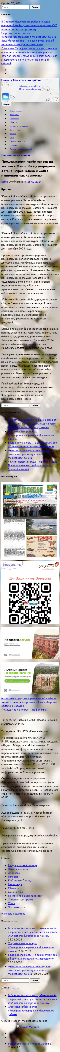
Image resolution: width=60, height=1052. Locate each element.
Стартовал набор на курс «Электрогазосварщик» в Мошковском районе (28, 35)
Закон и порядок (16, 111)
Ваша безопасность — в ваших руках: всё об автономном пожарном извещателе (27, 42)
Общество (13, 122)
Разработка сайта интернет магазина (30, 1044)
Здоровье (14, 873)
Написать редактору (17, 141)
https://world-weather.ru (30, 86)
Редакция (13, 145)
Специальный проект (15, 155)
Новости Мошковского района (21, 80)
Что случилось (15, 130)
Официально (14, 118)
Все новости (13, 988)
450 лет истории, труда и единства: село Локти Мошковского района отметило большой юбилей (29, 59)
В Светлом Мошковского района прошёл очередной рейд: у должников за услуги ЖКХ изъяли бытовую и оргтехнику (29, 25)
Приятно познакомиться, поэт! (21, 149)
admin (4, 182)
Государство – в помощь (19, 126)
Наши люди (14, 115)
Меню (6, 104)
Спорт (12, 137)
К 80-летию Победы (20, 880)
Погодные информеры (30, 89)
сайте (31, 344)
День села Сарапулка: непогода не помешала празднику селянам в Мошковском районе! (29, 50)
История (13, 134)
